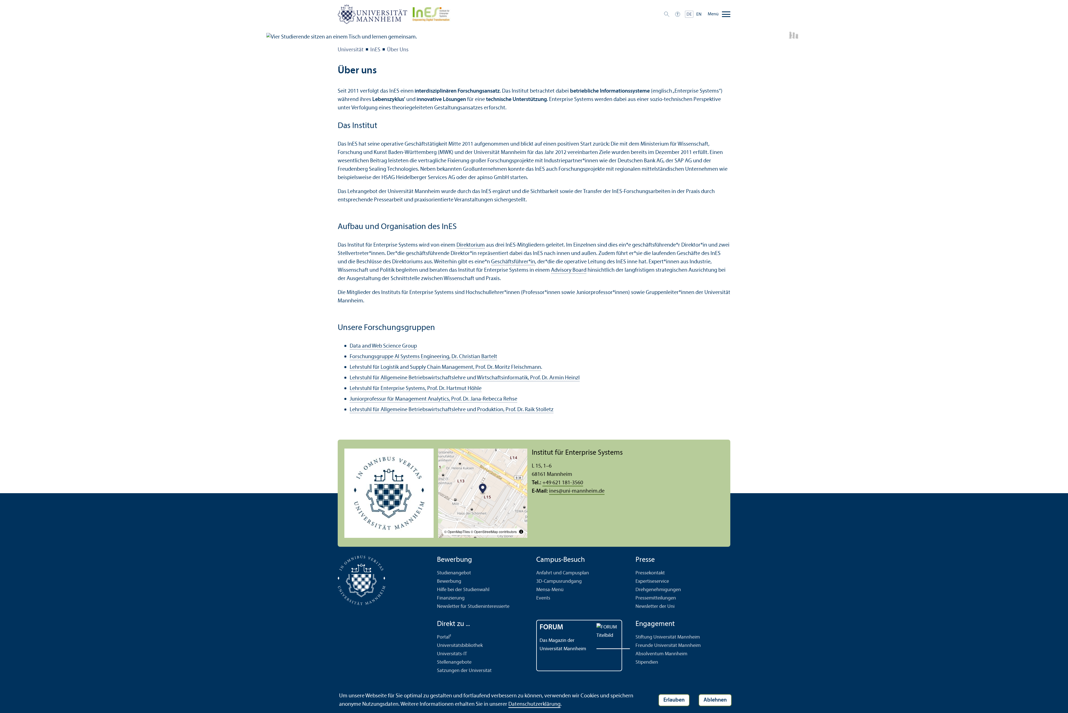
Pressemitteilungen (656, 598)
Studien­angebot (454, 573)
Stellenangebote (454, 662)
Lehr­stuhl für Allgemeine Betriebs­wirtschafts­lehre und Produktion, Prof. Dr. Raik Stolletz (452, 410)
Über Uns (398, 50)
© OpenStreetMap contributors (494, 531)
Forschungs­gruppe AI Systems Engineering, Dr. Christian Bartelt (423, 357)
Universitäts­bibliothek (460, 645)
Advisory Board (568, 270)
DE (689, 14)
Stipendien (647, 662)
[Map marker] (483, 489)
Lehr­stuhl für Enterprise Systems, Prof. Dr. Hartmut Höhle (416, 388)
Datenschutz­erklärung (534, 704)
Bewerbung (449, 581)
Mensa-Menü (550, 589)
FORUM (551, 627)
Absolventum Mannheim (661, 654)
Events (543, 598)
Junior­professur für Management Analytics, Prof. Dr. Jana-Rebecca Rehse (433, 399)
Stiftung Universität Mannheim (668, 637)
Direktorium (470, 245)
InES (375, 50)
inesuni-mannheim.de (577, 491)
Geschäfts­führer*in (513, 262)
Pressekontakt (650, 573)
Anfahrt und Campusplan (562, 573)
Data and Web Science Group (383, 346)
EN (699, 14)
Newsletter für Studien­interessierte (473, 606)
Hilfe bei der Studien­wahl (463, 589)
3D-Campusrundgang (559, 581)
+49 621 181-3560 (562, 483)
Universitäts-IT (452, 654)
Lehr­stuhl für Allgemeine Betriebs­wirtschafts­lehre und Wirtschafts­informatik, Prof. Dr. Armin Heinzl (465, 378)
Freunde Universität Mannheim (668, 645)
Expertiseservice (652, 581)
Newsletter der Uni (655, 606)
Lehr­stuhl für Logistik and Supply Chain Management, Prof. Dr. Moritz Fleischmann (445, 367)
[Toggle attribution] (521, 531)
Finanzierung (451, 598)
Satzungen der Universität (464, 670)
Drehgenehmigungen (658, 589)
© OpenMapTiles (457, 531)
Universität (351, 50)
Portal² (444, 637)
